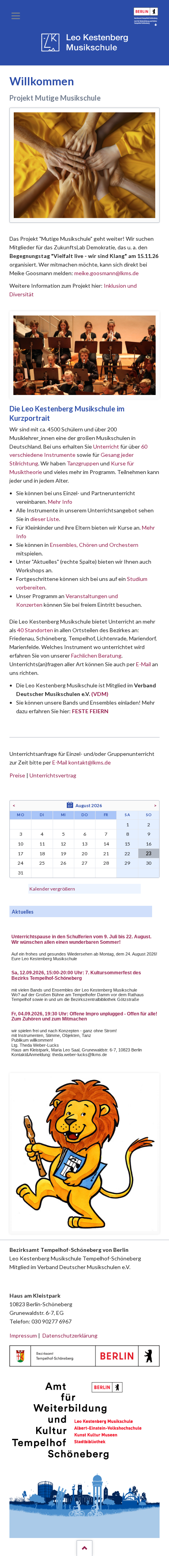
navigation (15, 15)
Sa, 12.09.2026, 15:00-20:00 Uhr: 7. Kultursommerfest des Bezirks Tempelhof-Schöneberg (76, 975)
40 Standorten (35, 630)
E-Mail (143, 664)
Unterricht (106, 446)
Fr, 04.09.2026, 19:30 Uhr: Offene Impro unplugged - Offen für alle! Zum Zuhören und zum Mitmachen (84, 1016)
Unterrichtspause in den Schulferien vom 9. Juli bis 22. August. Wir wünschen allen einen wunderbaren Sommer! (81, 939)
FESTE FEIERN (90, 711)
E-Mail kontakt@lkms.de (81, 762)
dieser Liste (44, 519)
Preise (17, 775)
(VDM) (99, 694)
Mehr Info (60, 501)
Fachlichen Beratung (95, 655)
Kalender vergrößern (52, 889)
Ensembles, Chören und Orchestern (94, 544)
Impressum (23, 1335)
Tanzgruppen (83, 463)
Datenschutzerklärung (69, 1335)
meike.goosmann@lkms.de (106, 273)
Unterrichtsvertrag (52, 775)
